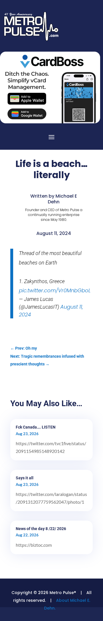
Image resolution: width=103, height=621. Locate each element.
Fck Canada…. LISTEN (36, 427)
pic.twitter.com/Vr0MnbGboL (55, 290)
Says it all (24, 478)
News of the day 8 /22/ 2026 (41, 528)
